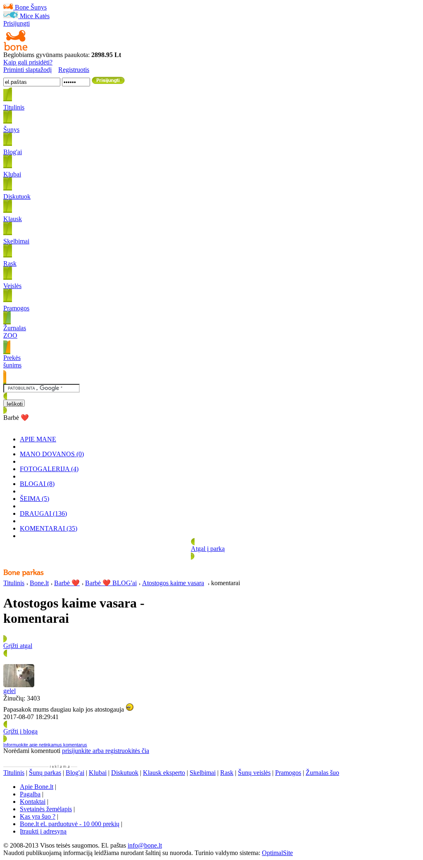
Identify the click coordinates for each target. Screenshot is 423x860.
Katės (42, 15)
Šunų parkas (45, 772)
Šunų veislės (254, 772)
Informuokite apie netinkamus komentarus (45, 744)
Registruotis (73, 69)
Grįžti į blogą (20, 731)
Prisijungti (16, 23)
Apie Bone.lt (36, 786)
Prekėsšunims (12, 361)
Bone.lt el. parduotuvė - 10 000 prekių (69, 823)
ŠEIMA (34, 498)
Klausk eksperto (164, 772)
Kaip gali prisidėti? (27, 62)
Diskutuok (124, 772)
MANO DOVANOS (52, 453)
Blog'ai (75, 772)
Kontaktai (32, 801)
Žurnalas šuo (322, 772)
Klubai (98, 772)
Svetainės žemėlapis (46, 808)
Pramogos (288, 772)
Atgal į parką (208, 548)
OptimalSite (277, 852)
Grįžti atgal (17, 645)
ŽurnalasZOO (14, 331)
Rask (226, 772)
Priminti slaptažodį (27, 69)
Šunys (39, 7)
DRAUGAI (43, 513)
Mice (26, 15)
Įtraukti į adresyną (43, 831)
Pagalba (30, 794)
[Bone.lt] (15, 48)
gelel (9, 690)
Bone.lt (39, 582)
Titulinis (13, 582)
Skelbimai (203, 772)
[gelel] (18, 684)
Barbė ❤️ (67, 582)
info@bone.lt (145, 845)
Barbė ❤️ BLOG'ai (111, 582)
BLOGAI (37, 483)
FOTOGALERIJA (49, 468)
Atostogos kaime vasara (173, 582)
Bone (22, 7)
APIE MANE (38, 439)
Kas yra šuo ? (37, 816)
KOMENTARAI (48, 528)
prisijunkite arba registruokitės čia (105, 750)
